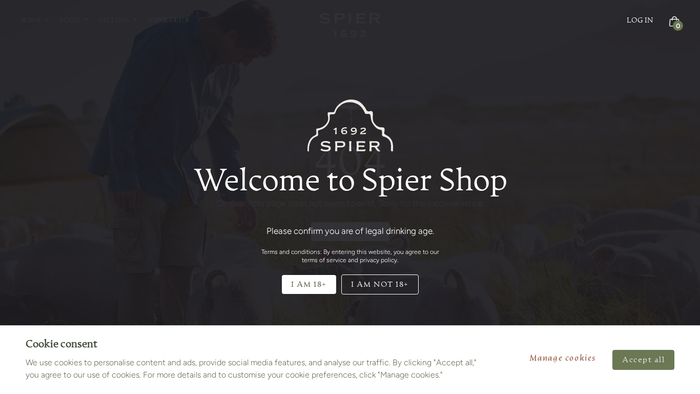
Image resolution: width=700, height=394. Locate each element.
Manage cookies (562, 358)
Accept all (643, 360)
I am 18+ (309, 284)
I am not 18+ (380, 284)
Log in (640, 20)
